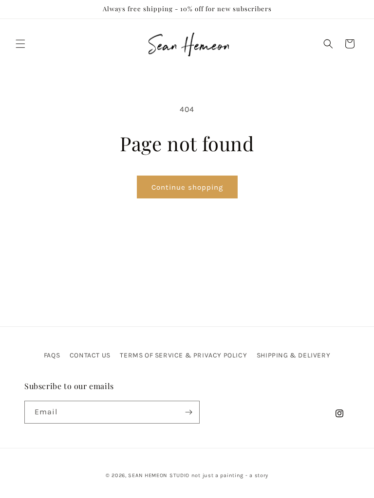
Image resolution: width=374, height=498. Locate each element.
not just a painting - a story (229, 475)
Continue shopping (187, 187)
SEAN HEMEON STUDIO (158, 475)
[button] (20, 43)
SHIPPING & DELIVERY (293, 355)
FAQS (52, 355)
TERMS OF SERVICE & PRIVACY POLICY (183, 355)
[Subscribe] (188, 412)
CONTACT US (90, 355)
